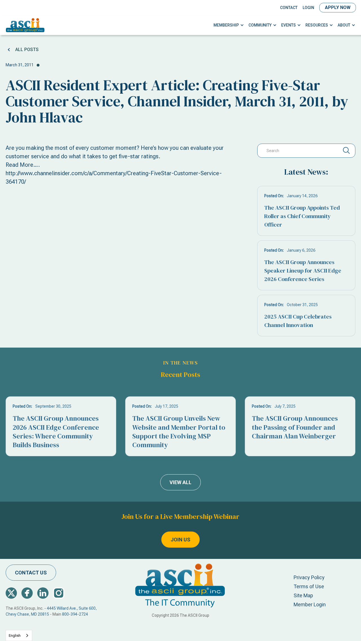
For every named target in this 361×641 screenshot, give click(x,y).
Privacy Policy (309, 577)
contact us (31, 573)
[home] (25, 25)
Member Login (310, 604)
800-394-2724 (75, 614)
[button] (228, 25)
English (15, 635)
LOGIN (308, 7)
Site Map (303, 595)
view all (180, 482)
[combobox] (19, 635)
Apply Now (338, 7)
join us (180, 540)
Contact (289, 7)
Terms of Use (309, 586)
